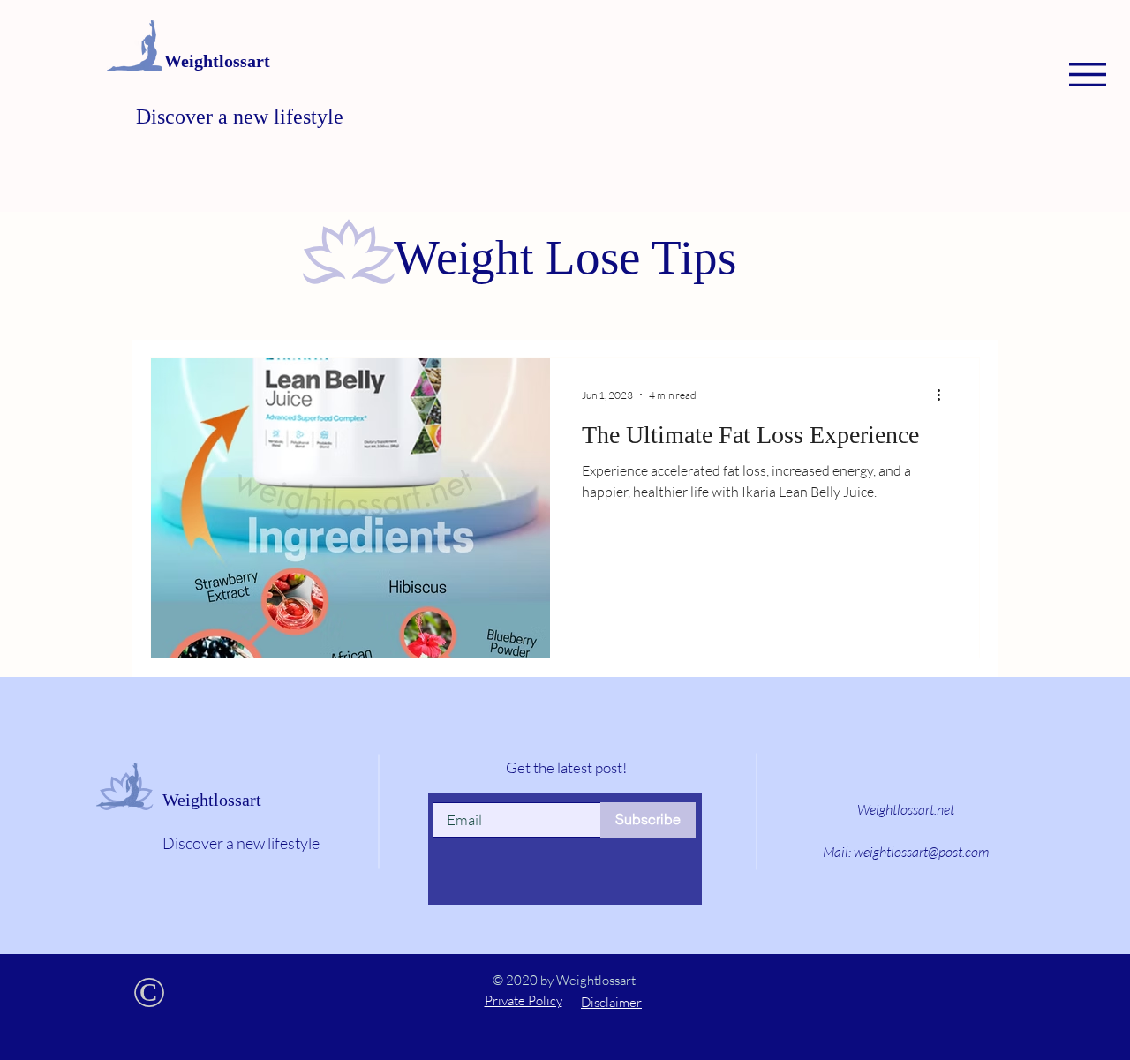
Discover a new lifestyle (239, 116)
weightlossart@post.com (921, 852)
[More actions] (944, 394)
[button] (1087, 74)
